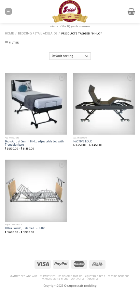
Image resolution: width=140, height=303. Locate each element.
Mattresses (48, 276)
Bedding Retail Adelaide (37, 33)
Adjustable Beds (95, 276)
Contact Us (78, 278)
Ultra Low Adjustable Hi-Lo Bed (25, 228)
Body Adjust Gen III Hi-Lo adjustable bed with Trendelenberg (34, 143)
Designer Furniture (70, 276)
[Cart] (131, 11)
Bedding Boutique (118, 276)
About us (93, 278)
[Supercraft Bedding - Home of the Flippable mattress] (70, 11)
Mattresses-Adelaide (23, 276)
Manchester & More (55, 278)
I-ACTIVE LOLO (82, 141)
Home (9, 33)
